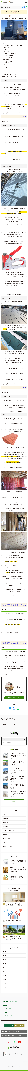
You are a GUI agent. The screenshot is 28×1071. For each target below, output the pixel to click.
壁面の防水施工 (9, 55)
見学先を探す (18, 1026)
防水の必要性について (10, 53)
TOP (26, 1059)
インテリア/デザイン (8, 830)
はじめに (7, 49)
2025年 (4, 955)
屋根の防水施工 (9, 57)
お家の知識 (5, 826)
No (0, 4)
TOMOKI (13, 16)
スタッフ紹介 (6, 838)
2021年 (4, 971)
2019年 (4, 980)
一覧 (14, 724)
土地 (4, 814)
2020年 (4, 976)
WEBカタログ (8, 1026)
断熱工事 (6, 59)
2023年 (4, 963)
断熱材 (7, 62)
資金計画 (5, 834)
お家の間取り (6, 822)
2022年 (4, 967)
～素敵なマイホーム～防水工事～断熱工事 (14, 46)
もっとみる (13, 801)
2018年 (4, 984)
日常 (4, 842)
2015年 (4, 988)
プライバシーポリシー (6, 1061)
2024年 (4, 959)
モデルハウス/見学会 (8, 847)
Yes (0, 3)
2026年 (4, 951)
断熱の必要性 (8, 61)
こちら (17, 99)
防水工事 (6, 52)
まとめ (6, 65)
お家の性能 (5, 818)
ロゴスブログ (5, 718)
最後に (6, 67)
